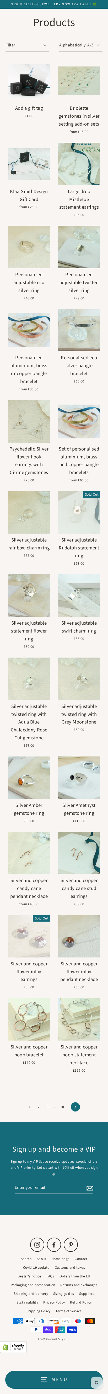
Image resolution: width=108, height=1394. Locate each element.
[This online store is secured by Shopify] (13, 1351)
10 (62, 1106)
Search (26, 1258)
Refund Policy (80, 1302)
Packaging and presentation (33, 1284)
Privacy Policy (54, 1302)
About (41, 1258)
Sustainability (27, 1302)
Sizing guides (63, 1293)
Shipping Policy (38, 1311)
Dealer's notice (29, 1276)
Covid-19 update (36, 1267)
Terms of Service (69, 1311)
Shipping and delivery (31, 1293)
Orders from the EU (75, 1276)
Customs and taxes (70, 1267)
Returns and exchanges (78, 1284)
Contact (81, 1258)
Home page (60, 1258)
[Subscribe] (89, 1188)
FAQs (50, 1276)
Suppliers (86, 1293)
